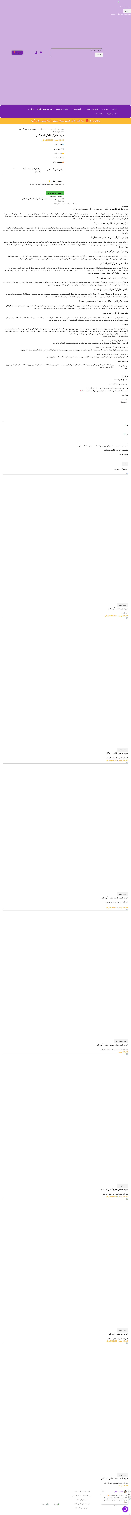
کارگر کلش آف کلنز (42, 129)
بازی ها (106, 109)
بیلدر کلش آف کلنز (55, 169)
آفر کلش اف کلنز (113, 1338)
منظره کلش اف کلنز (112, 758)
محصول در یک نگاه (120, 600)
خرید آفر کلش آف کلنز (118, 1334)
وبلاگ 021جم (98, 113)
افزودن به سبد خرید (55, 193)
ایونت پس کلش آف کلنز (111, 1483)
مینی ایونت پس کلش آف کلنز (109, 1049)
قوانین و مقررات (112, 113)
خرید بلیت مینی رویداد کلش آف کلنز (112, 1045)
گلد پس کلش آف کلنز (112, 902)
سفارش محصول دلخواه (44, 109)
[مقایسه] (125, 600)
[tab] (74, 204)
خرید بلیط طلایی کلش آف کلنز (114, 898)
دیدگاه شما (124, 402)
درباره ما (31, 109)
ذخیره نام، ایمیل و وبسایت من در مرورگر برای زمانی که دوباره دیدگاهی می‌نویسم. (102, 445)
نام (126, 425)
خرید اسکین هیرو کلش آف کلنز (114, 1189)
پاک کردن (38, 171)
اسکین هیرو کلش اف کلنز (111, 1194)
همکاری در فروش (62, 109)
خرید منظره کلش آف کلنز (116, 753)
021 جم (114, 109)
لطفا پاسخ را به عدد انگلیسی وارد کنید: (116, 450)
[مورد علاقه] (115, 600)
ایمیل (126, 434)
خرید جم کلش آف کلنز (118, 608)
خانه (62, 129)
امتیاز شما (125, 395)
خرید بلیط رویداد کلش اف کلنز (114, 1478)
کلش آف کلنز (55, 129)
